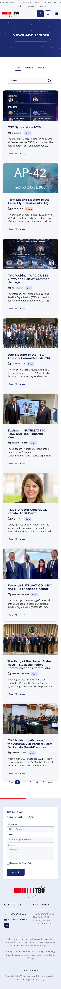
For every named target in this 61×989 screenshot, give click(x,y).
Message (11, 845)
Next (50, 782)
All (18, 67)
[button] (56, 14)
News (41, 67)
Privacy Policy (27, 863)
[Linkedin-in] (6, 925)
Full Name (12, 824)
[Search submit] (49, 81)
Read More (15, 153)
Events (29, 67)
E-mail (10, 835)
